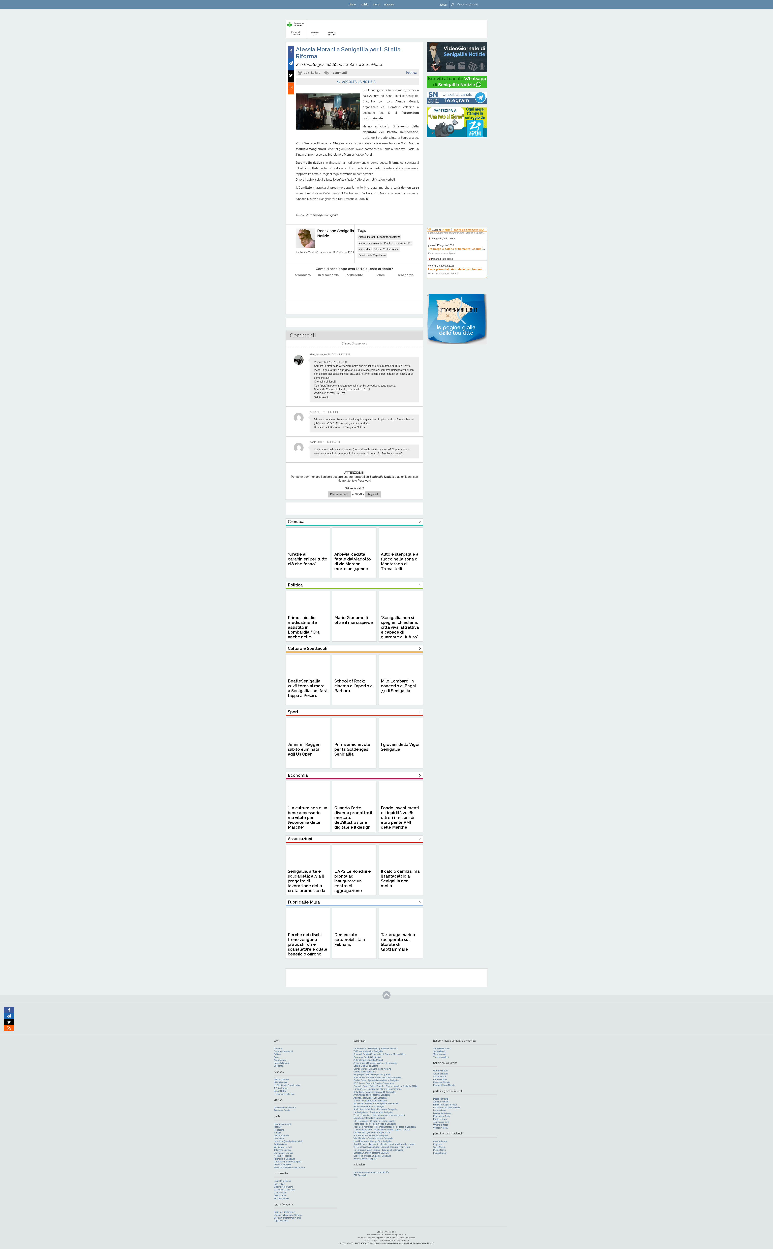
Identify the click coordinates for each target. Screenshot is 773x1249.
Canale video (280, 1192)
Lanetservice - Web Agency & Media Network (375, 1048)
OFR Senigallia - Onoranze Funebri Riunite (374, 1121)
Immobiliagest (439, 1153)
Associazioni (280, 1060)
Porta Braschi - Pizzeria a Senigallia (370, 1135)
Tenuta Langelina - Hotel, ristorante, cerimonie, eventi (379, 1115)
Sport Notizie (439, 1147)
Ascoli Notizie (439, 1076)
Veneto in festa (440, 1128)
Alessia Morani (367, 237)
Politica (411, 72)
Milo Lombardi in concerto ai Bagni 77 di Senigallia (398, 686)
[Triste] (328, 285)
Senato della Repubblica (372, 255)
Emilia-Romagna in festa (445, 1104)
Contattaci (279, 1138)
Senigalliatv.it (439, 1051)
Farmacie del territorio (284, 1212)
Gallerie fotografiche (283, 1187)
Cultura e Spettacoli (283, 1051)
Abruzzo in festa (441, 1101)
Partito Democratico (395, 243)
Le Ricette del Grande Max (287, 1085)
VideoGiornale (280, 1082)
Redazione (279, 1130)
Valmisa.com (439, 1054)
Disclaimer (394, 1243)
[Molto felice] (405, 285)
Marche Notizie (440, 1070)
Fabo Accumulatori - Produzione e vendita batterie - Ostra (381, 1129)
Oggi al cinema (281, 1220)
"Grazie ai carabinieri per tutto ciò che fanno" (307, 559)
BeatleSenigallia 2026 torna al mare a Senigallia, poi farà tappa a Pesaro (308, 688)
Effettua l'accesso (339, 494)
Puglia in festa (440, 1119)
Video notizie (280, 1195)
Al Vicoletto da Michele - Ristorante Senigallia (375, 1109)
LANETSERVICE (361, 1243)
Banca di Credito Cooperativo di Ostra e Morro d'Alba (379, 1054)
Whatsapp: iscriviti (282, 1147)
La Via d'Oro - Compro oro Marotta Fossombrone (377, 1089)
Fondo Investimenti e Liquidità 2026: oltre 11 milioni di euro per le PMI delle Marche (400, 817)
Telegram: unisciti (282, 1150)
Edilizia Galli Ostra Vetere (365, 1066)
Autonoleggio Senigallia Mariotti (368, 1060)
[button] (443, 4)
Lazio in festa (439, 1110)
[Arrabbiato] (302, 285)
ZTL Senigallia (360, 1175)
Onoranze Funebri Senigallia (287, 1161)
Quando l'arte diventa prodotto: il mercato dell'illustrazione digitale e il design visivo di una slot (353, 819)
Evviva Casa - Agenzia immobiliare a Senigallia (376, 1080)
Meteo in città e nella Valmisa (288, 1215)
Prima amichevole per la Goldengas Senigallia (352, 749)
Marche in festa (440, 1099)
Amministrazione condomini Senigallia (371, 1095)
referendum (365, 249)
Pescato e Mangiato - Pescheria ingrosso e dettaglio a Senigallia (384, 1127)
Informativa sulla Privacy (422, 1243)
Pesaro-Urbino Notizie (444, 1085)
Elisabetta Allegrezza (388, 237)
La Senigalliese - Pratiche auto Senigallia (373, 1112)
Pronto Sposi (439, 1150)
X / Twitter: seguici (282, 1156)
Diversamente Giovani (285, 1107)
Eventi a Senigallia (282, 1164)
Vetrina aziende (281, 1135)
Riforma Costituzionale (386, 249)
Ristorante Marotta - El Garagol (368, 1106)
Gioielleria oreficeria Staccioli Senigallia (372, 1156)
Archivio (278, 1127)
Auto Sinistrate (440, 1141)
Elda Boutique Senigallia (364, 1158)
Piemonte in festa (441, 1116)
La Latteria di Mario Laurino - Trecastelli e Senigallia (378, 1150)
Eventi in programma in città (287, 1218)
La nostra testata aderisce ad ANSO (371, 1172)
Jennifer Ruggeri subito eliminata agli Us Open (304, 749)
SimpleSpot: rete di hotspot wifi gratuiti (371, 1074)
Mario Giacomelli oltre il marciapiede (353, 620)
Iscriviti (277, 1132)
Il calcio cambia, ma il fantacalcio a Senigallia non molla (400, 878)
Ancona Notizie (440, 1073)
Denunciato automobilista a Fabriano (349, 939)
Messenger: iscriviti (283, 1153)
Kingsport (437, 1144)
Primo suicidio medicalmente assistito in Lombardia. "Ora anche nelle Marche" (304, 629)
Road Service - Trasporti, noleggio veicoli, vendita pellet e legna (384, 1144)
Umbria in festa (440, 1125)
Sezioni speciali (281, 1198)
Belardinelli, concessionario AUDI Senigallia (374, 1092)
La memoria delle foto (284, 1094)
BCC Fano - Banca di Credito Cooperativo (373, 1083)
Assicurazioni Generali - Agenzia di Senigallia (375, 1063)
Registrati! (372, 494)
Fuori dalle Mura (281, 1063)
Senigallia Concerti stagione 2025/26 (371, 1153)
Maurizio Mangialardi (370, 243)
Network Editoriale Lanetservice (289, 1167)
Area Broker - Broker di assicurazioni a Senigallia (377, 1077)
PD (409, 243)
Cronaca (278, 1048)
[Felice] (380, 285)
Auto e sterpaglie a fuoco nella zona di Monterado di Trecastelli (400, 561)
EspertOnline (280, 1091)
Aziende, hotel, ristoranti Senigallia (369, 1098)
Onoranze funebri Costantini (367, 1057)
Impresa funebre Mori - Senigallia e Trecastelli (375, 1103)
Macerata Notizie (441, 1082)
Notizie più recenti (282, 1124)
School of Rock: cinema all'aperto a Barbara (353, 686)
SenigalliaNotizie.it (442, 1048)
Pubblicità (404, 1243)
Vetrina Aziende (281, 1079)
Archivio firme (280, 1144)
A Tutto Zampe (281, 1088)
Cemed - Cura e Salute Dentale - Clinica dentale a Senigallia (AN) (385, 1086)
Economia (278, 1066)
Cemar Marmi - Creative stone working (372, 1069)
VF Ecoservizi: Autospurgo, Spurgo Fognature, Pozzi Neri (381, 1147)
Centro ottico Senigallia (364, 1071)
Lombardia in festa (442, 1113)
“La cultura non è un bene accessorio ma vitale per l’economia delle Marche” (307, 817)
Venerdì (332, 33)
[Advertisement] (457, 166)
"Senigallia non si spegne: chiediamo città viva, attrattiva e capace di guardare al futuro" (400, 627)
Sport (276, 1057)
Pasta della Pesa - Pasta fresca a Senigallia (374, 1124)
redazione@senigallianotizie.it (288, 1141)
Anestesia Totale (282, 1110)
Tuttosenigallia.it (441, 1057)
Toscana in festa (441, 1122)
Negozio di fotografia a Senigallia (369, 1118)
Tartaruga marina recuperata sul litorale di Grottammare (398, 942)
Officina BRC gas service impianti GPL (372, 1132)
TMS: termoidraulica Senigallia (368, 1051)
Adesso (314, 33)
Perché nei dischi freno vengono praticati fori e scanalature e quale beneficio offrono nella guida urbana (307, 946)
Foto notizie (279, 1184)
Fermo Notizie (440, 1079)
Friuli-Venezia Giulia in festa (446, 1107)
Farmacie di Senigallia (284, 1159)
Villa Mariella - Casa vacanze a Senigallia (373, 1138)
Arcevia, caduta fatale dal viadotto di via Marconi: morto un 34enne (352, 561)
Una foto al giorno (282, 1181)
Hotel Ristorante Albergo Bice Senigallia (372, 1141)
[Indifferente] (354, 285)
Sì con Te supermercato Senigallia (370, 1100)
